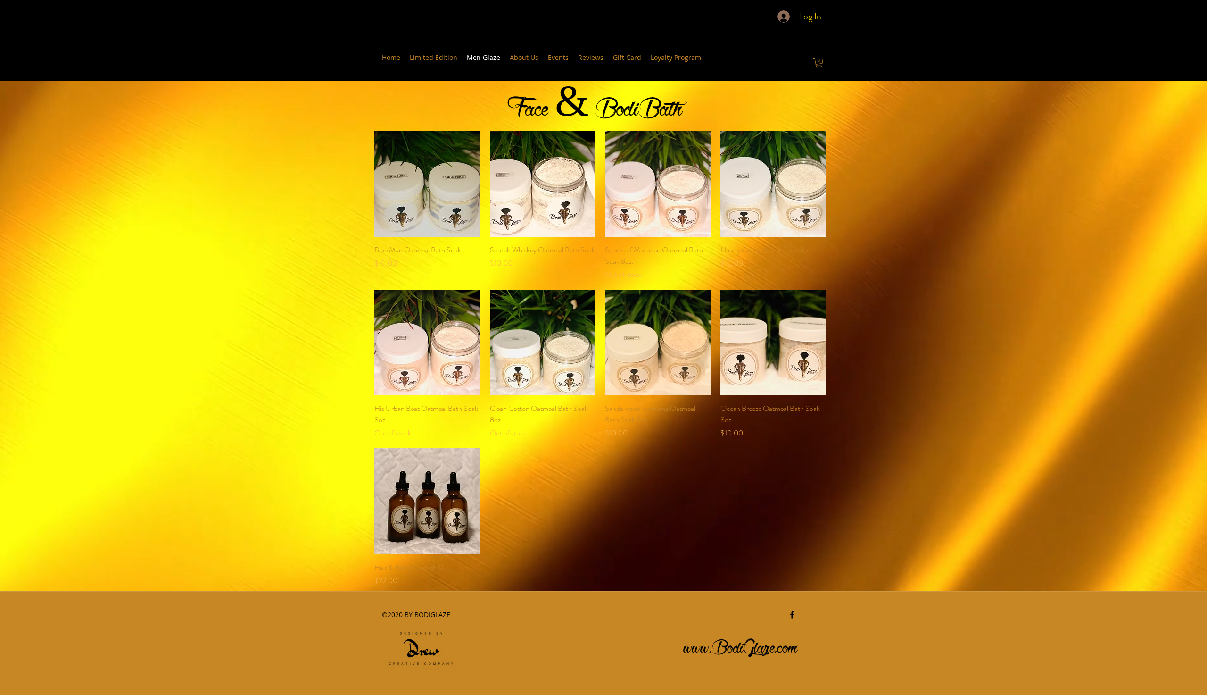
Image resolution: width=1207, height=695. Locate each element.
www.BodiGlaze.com (741, 645)
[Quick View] (427, 184)
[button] (819, 62)
